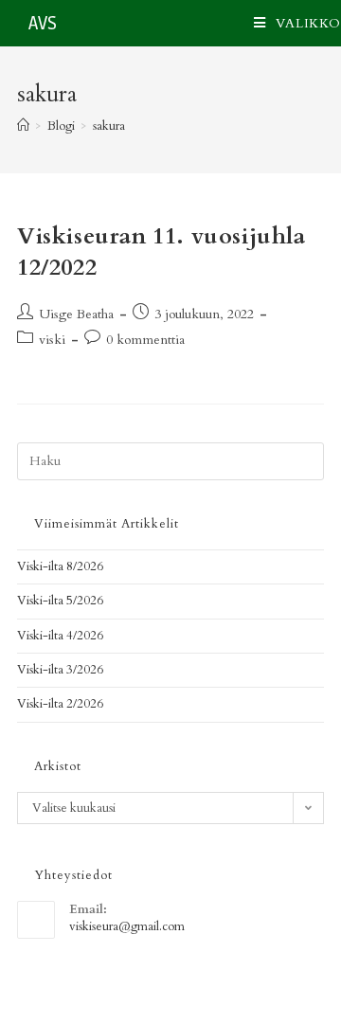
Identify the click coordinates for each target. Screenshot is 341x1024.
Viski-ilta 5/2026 (60, 600)
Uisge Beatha (76, 314)
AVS (42, 23)
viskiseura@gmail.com (127, 926)
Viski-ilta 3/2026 (60, 669)
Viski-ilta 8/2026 (60, 566)
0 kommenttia (145, 340)
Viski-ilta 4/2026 (60, 635)
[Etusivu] (23, 126)
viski (52, 340)
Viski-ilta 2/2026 (60, 703)
